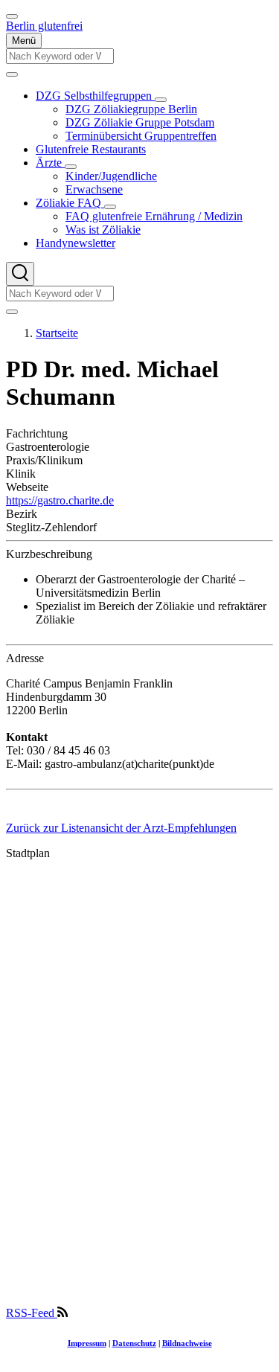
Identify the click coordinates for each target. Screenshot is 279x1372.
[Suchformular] (20, 274)
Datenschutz (134, 1343)
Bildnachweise (187, 1343)
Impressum (87, 1343)
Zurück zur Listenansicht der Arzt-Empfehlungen (121, 827)
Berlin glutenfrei (44, 25)
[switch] (12, 16)
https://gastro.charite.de (60, 500)
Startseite (57, 333)
